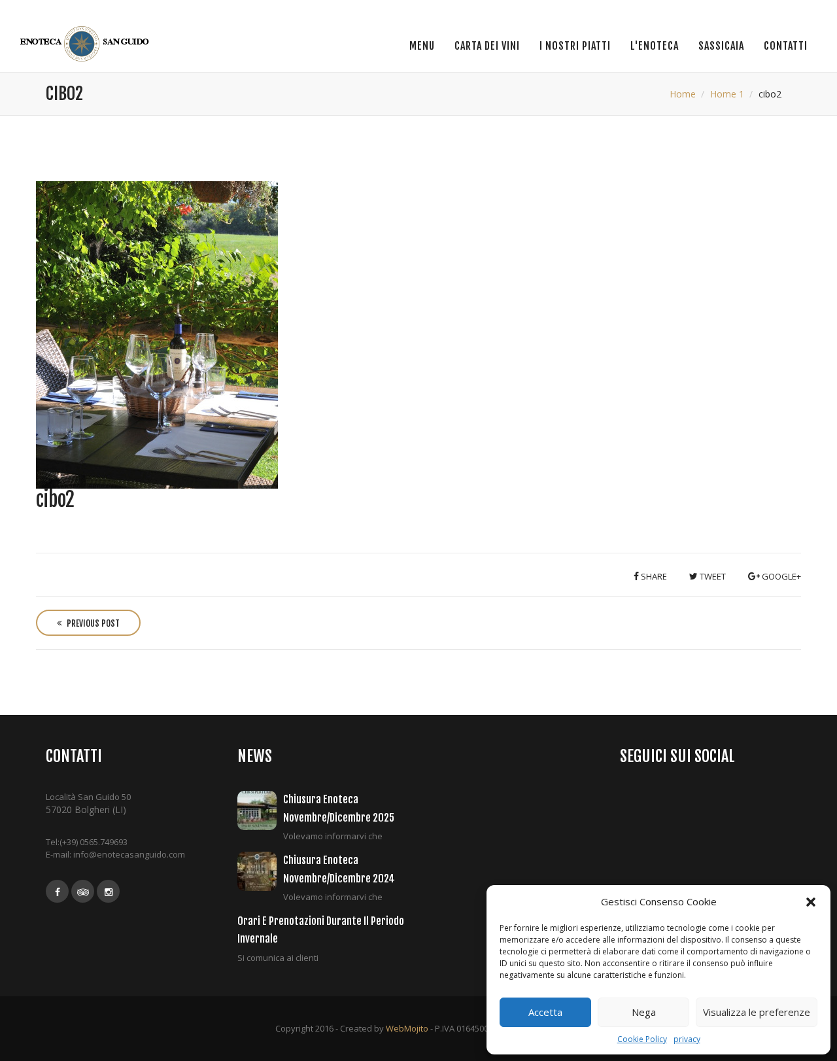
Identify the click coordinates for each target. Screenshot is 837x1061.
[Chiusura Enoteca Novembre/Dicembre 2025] (260, 810)
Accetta (545, 1011)
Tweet (712, 576)
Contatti (786, 45)
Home (683, 94)
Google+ (780, 576)
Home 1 (727, 94)
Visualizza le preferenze (756, 1011)
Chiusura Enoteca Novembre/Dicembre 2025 (338, 808)
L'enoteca (654, 45)
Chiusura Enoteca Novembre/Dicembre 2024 (339, 869)
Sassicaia (721, 45)
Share (653, 576)
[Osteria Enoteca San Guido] (86, 43)
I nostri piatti (575, 45)
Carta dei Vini (487, 45)
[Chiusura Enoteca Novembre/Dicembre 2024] (260, 871)
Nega (644, 1011)
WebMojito (407, 1028)
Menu (422, 45)
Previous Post (92, 623)
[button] (810, 902)
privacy (687, 1039)
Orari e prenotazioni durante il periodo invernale (320, 929)
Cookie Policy (642, 1039)
